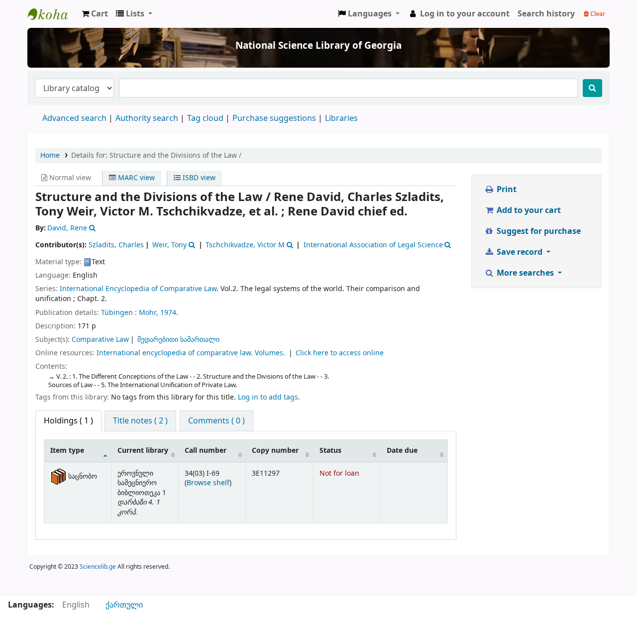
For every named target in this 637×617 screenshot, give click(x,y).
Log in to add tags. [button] (269, 397)
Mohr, (149, 313)
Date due (402, 450)
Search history (546, 14)
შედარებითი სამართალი (178, 339)
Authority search (146, 118)
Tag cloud (205, 118)
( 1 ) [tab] (68, 421)
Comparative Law (100, 339)
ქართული (124, 605)
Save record (519, 252)
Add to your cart (528, 210)
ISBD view (198, 178)
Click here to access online (340, 353)
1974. (169, 313)
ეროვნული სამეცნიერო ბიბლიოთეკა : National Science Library (53, 14)
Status (330, 450)
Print (506, 190)
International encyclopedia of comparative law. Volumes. (192, 353)
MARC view (135, 178)
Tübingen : (120, 313)
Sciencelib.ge (98, 566)
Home (50, 155)
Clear (597, 13)
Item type (67, 450)
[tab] (140, 421)
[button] (95, 14)
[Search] (592, 88)
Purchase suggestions (274, 118)
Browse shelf (208, 483)
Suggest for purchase (538, 231)
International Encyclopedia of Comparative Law (138, 289)
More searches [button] (525, 273)
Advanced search (74, 118)
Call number (205, 450)
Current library (142, 450)
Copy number (275, 450)
